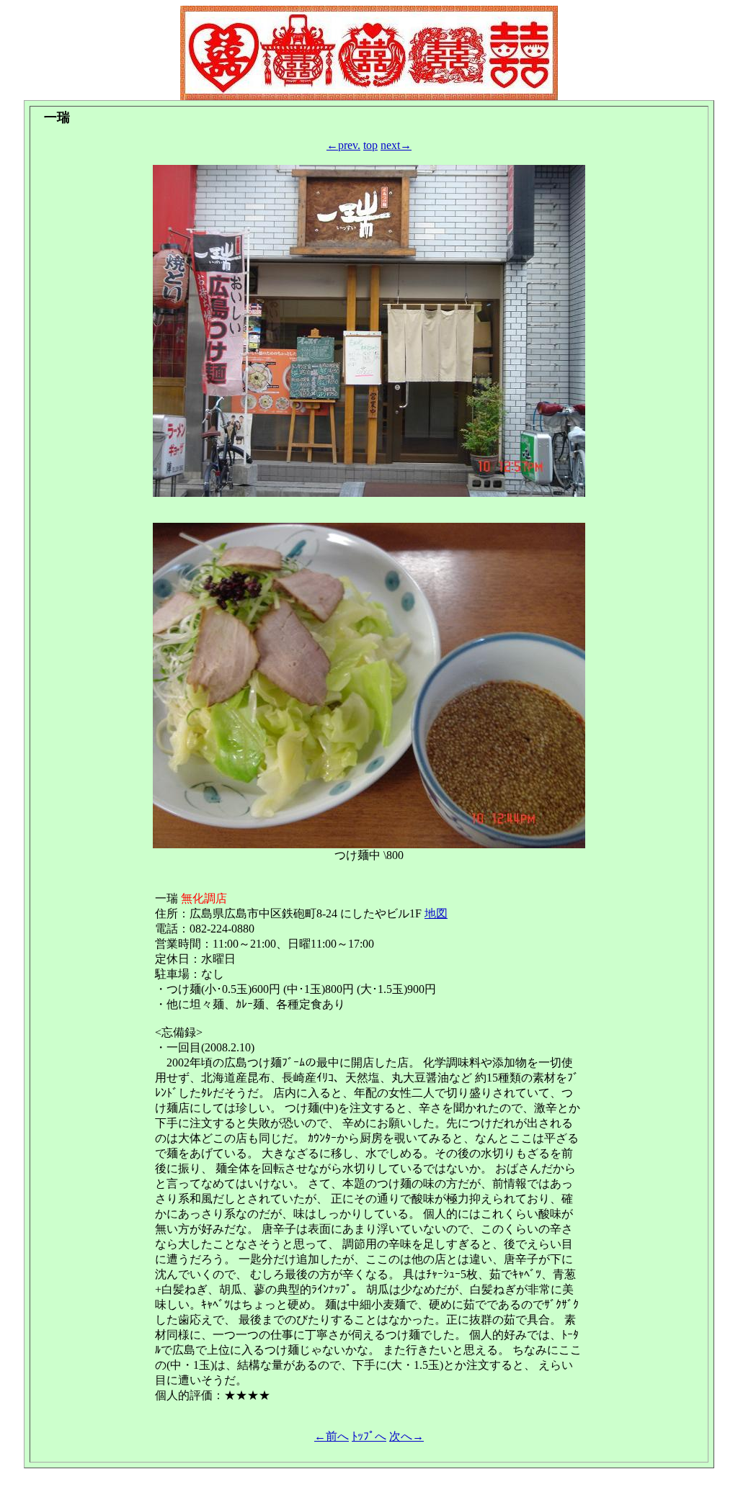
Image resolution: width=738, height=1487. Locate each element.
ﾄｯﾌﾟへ (369, 1436)
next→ (396, 145)
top (370, 145)
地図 (436, 913)
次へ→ (406, 1436)
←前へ (331, 1436)
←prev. (343, 145)
